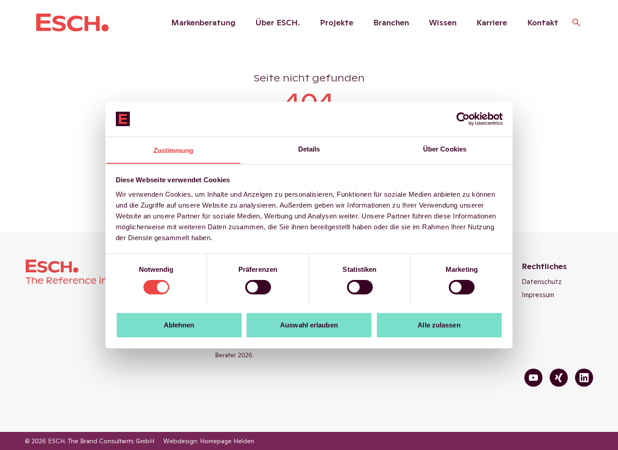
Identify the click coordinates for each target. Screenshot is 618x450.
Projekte (336, 22)
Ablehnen (179, 324)
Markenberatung (203, 22)
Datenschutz (542, 281)
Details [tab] (309, 148)
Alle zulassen (439, 324)
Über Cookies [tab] (444, 148)
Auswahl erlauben (309, 324)
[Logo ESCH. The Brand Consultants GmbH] (72, 23)
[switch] (258, 287)
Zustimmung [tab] (173, 150)
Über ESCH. (278, 22)
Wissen (442, 22)
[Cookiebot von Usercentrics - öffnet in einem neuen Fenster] (463, 119)
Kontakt (542, 22)
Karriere (491, 22)
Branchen (391, 22)
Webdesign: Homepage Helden (208, 441)
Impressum (538, 294)
